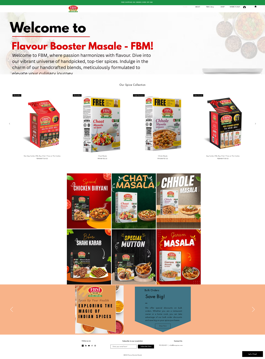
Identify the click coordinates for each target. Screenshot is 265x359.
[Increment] (69, 163)
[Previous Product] (9, 123)
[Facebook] (92, 346)
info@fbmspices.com (176, 345)
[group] (132, 133)
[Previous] (11, 43)
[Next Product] (255, 123)
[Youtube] (89, 346)
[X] (83, 346)
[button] (255, 6)
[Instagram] (95, 346)
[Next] (254, 43)
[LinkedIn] (86, 346)
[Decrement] (15, 163)
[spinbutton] (42, 163)
